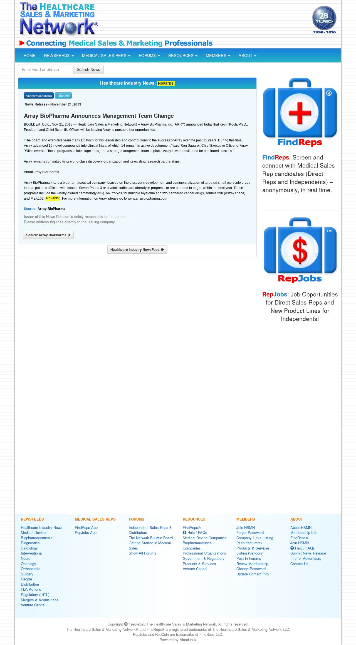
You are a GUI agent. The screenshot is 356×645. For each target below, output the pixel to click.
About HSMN (301, 527)
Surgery (27, 574)
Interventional (32, 553)
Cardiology (29, 548)
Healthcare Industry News (41, 527)
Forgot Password (250, 532)
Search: (46, 234)
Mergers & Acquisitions (39, 599)
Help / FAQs (196, 532)
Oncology (28, 563)
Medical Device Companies (205, 537)
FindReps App (86, 527)
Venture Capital (33, 604)
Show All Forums (142, 553)
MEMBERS (217, 55)
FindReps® (192, 527)
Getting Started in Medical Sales (150, 545)
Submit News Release (308, 553)
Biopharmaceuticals (37, 537)
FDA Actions (31, 589)
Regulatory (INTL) (35, 594)
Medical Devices (34, 532)
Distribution (30, 584)
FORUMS (148, 55)
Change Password (251, 568)
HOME (30, 55)
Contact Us (299, 563)
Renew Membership (252, 563)
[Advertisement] (204, 20)
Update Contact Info (252, 574)
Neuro (25, 558)
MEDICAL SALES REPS (105, 55)
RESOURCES (181, 55)
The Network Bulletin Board (151, 537)
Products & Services (199, 563)
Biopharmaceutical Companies (197, 545)
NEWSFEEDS (57, 55)
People (26, 579)
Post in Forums (248, 558)
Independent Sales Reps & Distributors (150, 530)
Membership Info (303, 532)
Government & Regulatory (203, 558)
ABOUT (246, 55)
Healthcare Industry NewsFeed (135, 249)
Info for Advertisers (305, 558)
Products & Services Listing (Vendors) (253, 550)
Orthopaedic (30, 568)
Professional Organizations (204, 553)
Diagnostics (30, 542)
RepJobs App (86, 532)
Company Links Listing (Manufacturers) (254, 540)
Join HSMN (245, 527)
